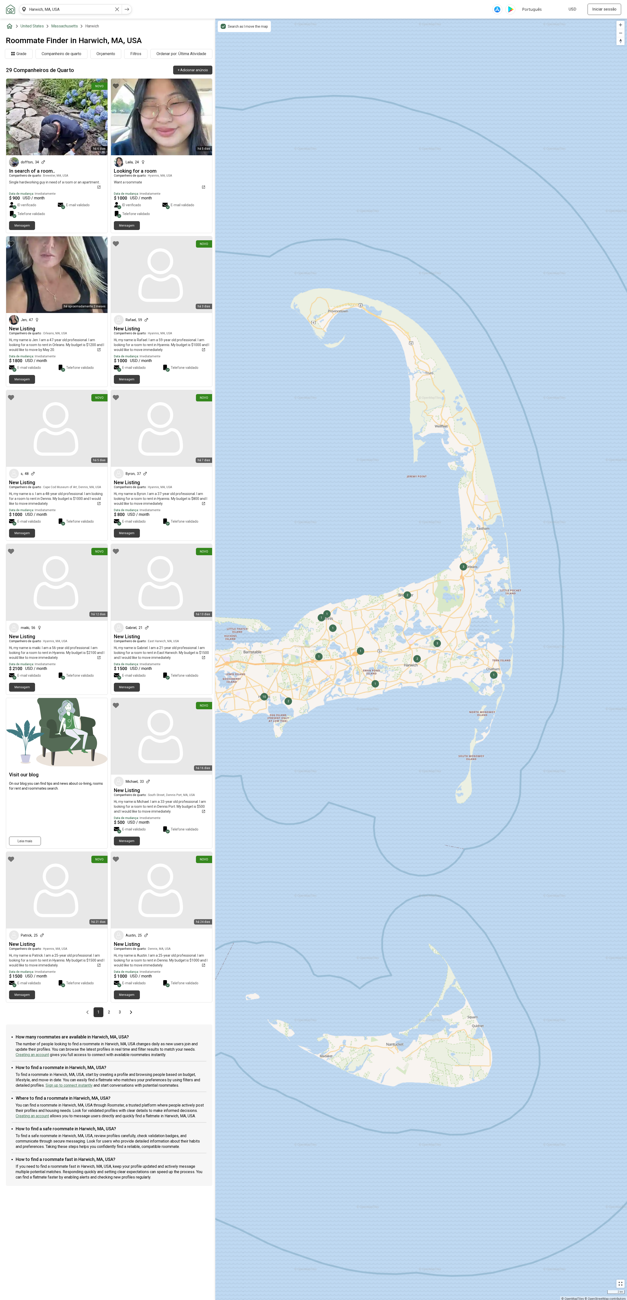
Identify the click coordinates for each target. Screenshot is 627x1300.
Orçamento (105, 53)
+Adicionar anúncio (193, 70)
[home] (10, 26)
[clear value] (117, 9)
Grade (21, 53)
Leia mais (25, 841)
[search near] (24, 9)
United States (32, 26)
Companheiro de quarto (61, 53)
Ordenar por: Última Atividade (181, 53)
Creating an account (32, 1054)
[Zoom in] (620, 25)
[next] (127, 9)
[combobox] (70, 9)
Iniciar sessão (604, 9)
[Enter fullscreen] (620, 1284)
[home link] (10, 9)
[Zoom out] (620, 33)
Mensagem (22, 225)
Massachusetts (64, 26)
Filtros (135, 53)
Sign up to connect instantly (69, 1085)
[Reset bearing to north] (620, 41)
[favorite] (11, 86)
